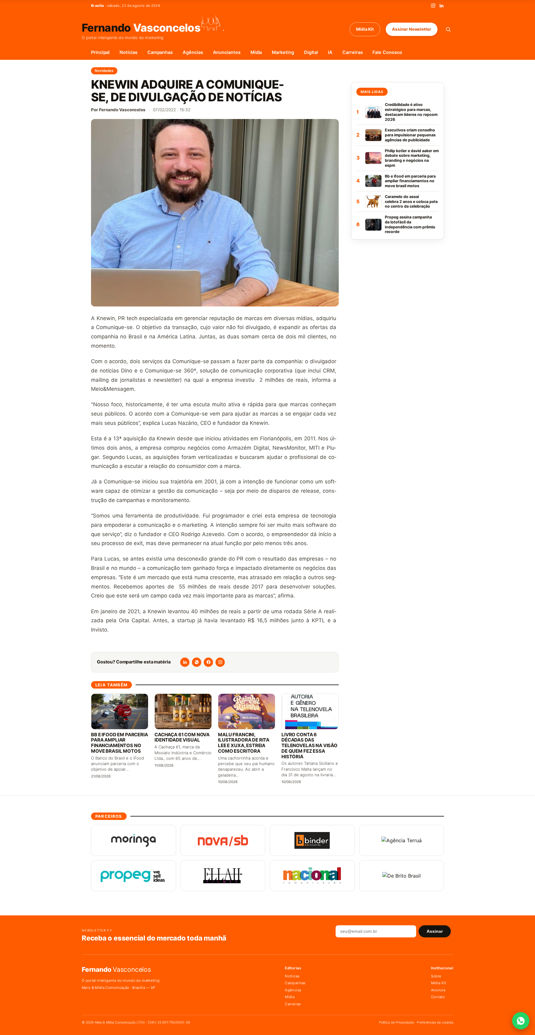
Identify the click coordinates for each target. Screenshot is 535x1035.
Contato (438, 997)
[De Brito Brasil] (401, 875)
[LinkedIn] (441, 5)
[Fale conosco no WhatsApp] (520, 1020)
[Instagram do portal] (220, 662)
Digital (311, 52)
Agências (193, 52)
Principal (100, 52)
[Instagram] (433, 5)
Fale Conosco (387, 52)
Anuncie (438, 990)
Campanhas (160, 52)
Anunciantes (227, 52)
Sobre (436, 976)
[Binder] (312, 840)
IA (330, 52)
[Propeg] (133, 875)
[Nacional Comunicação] (312, 875)
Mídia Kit (365, 29)
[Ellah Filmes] (223, 875)
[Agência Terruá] (401, 840)
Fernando (141, 27)
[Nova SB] (223, 840)
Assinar (435, 931)
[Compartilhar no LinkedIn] (184, 662)
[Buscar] (448, 29)
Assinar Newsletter (411, 29)
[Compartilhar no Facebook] (208, 662)
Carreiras (352, 52)
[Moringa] (133, 840)
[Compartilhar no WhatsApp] (196, 662)
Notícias (128, 52)
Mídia (256, 52)
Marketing (283, 52)
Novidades (104, 70)
